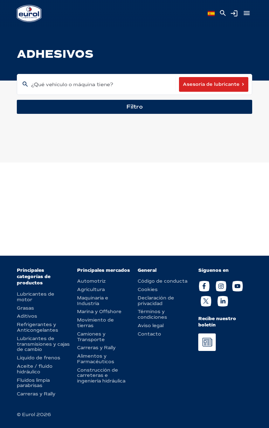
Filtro (134, 106)
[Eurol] (29, 13)
